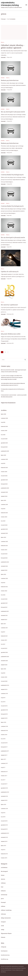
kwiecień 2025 (4, 467)
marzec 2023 (4, 549)
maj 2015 (3, 849)
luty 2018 (3, 738)
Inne (2, 887)
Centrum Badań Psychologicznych (12, 175)
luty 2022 (3, 594)
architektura (4, 867)
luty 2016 (3, 816)
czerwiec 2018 (4, 726)
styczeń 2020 (4, 681)
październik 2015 (5, 833)
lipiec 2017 (3, 759)
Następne (8, 352)
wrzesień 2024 (4, 492)
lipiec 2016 (3, 804)
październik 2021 (5, 611)
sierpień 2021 (4, 619)
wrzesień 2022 (4, 566)
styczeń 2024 (4, 525)
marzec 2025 (4, 471)
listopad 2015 (4, 829)
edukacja (3, 883)
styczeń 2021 (4, 648)
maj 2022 (3, 582)
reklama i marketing (6, 910)
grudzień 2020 (4, 652)
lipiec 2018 (3, 722)
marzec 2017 (4, 775)
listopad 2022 (4, 557)
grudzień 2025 (4, 442)
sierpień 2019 (4, 689)
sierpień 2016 (4, 800)
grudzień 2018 (4, 709)
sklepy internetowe (6, 918)
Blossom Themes (12, 970)
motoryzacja (4, 894)
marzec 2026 (4, 430)
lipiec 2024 (3, 500)
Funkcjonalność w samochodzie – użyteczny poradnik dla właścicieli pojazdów (14, 395)
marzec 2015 (4, 857)
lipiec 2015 (3, 845)
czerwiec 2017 (4, 763)
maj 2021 (3, 631)
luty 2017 (3, 779)
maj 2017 (3, 767)
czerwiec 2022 (4, 578)
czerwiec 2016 (4, 808)
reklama (3, 906)
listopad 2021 (4, 607)
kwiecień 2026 (4, 426)
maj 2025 (3, 463)
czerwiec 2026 (4, 418)
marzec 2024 (4, 516)
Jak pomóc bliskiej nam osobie (10, 334)
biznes (2, 77)
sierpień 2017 (4, 755)
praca (2, 42)
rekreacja (3, 914)
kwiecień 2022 (4, 586)
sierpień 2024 (4, 496)
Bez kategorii (4, 871)
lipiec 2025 (3, 455)
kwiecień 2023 (4, 545)
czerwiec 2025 (4, 459)
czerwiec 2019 (4, 693)
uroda (2, 925)
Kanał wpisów (4, 950)
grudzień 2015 (4, 825)
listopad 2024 (4, 484)
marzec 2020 (4, 677)
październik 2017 (5, 751)
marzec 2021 (4, 640)
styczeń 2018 (4, 742)
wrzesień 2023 (4, 533)
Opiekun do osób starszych (9, 271)
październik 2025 (5, 451)
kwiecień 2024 (4, 512)
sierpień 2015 (4, 841)
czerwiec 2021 (4, 627)
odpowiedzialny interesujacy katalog (10, 4)
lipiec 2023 (3, 537)
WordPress (3, 971)
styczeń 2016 (4, 820)
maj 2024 (3, 508)
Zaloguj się (3, 946)
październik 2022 (5, 562)
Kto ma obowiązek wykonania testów (13, 112)
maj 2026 (3, 422)
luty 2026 (3, 434)
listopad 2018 (4, 714)
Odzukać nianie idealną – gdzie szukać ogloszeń (12, 46)
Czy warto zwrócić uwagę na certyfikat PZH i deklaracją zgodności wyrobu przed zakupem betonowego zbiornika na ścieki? (12, 377)
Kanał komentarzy (5, 955)
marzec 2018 (4, 734)
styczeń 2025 (4, 475)
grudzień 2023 (4, 529)
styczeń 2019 (4, 705)
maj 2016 (3, 812)
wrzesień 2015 (4, 837)
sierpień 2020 (4, 664)
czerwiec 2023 (4, 541)
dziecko (3, 879)
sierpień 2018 (4, 718)
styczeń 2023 (4, 553)
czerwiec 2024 (4, 504)
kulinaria (3, 890)
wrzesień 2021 (4, 615)
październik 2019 (5, 685)
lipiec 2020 (3, 668)
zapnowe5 (3, 57)
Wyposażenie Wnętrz (6, 933)
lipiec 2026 (3, 414)
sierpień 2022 (4, 570)
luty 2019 (3, 701)
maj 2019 (3, 697)
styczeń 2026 (4, 438)
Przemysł (3, 902)
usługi (2, 929)
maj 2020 (3, 673)
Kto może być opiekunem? (9, 305)
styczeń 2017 (4, 783)
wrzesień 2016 (4, 796)
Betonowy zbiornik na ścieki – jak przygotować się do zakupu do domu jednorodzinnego (13, 370)
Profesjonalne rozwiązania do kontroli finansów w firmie (12, 390)
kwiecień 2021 (4, 636)
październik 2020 (5, 656)
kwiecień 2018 (4, 730)
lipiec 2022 (3, 574)
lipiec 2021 (3, 623)
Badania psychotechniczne (9, 80)
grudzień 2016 (4, 788)
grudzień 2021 (4, 603)
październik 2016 (5, 792)
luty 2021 (3, 644)
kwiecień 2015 (4, 853)
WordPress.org (4, 959)
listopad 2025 (4, 447)
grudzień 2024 (4, 479)
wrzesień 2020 (4, 660)
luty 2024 (3, 520)
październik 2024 (5, 488)
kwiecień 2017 (4, 771)
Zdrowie (3, 937)
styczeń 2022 (4, 599)
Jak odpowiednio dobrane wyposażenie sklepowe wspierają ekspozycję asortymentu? (13, 384)
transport (3, 921)
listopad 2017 (4, 746)
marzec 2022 (4, 590)
